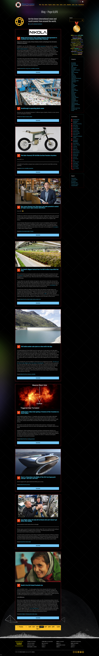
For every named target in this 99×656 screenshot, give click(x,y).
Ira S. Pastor (75, 166)
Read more (38, 72)
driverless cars (74, 109)
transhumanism (74, 54)
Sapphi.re (33, 652)
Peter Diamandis (74, 65)
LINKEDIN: (57, 641)
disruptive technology (75, 108)
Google (71, 44)
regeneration (73, 51)
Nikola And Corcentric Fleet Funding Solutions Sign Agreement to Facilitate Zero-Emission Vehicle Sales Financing (39, 38)
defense (73, 106)
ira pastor (74, 47)
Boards (46, 4)
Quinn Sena (22, 168)
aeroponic (20, 275)
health (74, 44)
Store (76, 4)
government (33, 439)
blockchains (73, 92)
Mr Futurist (73, 181)
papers (56, 227)
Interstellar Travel (80, 45)
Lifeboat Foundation (22, 652)
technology (80, 53)
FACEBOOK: (29, 641)
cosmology (29, 439)
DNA (72, 66)
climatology (73, 96)
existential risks (73, 42)
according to (53, 285)
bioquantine (80, 36)
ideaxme (72, 45)
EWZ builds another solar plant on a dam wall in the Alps (36, 346)
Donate (61, 4)
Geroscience (73, 178)
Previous (21, 627)
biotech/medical (27, 231)
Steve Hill (75, 157)
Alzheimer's (76, 35)
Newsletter (69, 4)
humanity (82, 44)
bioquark (75, 38)
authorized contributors (38, 24)
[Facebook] (74, 652)
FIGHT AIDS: (29, 645)
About (40, 4)
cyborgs (36, 614)
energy (27, 68)
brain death (72, 41)
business (73, 93)
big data (73, 84)
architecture (73, 77)
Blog (43, 4)
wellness (80, 54)
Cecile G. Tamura (76, 144)
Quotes (73, 4)
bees (72, 83)
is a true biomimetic (34, 608)
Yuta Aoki (75, 146)
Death (82, 41)
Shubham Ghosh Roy (23, 299)
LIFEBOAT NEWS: (44, 641)
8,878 (49, 627)
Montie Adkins (76, 165)
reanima (75, 50)
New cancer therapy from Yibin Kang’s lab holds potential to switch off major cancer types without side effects (40, 207)
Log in (31, 24)
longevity (76, 48)
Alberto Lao (75, 149)
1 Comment (31, 231)
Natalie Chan (75, 154)
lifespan (72, 48)
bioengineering (74, 85)
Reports (54, 4)
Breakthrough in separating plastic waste (32, 108)
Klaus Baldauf (76, 143)
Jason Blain (75, 163)
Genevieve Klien (22, 68)
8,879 (53, 627)
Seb (74, 160)
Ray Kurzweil (74, 67)
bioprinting (73, 89)
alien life (73, 74)
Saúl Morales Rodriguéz (75, 122)
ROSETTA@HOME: (30, 647)
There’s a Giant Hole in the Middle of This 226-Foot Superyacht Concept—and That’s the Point (38, 478)
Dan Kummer (75, 138)
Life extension (79, 47)
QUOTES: (72, 647)
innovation (27, 117)
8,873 (30, 627)
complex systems (74, 97)
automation (73, 81)
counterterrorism (74, 100)
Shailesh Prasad (76, 128)
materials (30, 117)
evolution (37, 299)
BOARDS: (72, 643)
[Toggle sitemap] (80, 1)
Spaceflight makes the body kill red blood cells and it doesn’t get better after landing (39, 520)
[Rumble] (83, 652)
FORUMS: (57, 647)
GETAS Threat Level (19, 643)
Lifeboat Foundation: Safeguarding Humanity (25, 5)
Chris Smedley (76, 168)
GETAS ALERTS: (73, 641)
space (72, 52)
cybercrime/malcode (75, 104)
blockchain (81, 39)
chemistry (34, 299)
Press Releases (81, 4)
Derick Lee (75, 147)
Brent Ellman (75, 158)
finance (29, 68)
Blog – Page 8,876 (49, 12)
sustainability (33, 68)
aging (72, 35)
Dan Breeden (75, 126)
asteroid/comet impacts (76, 78)
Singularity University (75, 70)
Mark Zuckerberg (74, 72)
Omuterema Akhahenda (75, 141)
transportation (37, 68)
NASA (79, 48)
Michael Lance (76, 161)
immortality (75, 45)
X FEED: (28, 643)
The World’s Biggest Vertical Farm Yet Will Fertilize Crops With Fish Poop (39, 270)
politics (73, 50)
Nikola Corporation (41, 46)
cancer (75, 41)
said (45, 293)
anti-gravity (73, 75)
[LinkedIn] (78, 652)
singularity (81, 51)
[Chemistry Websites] (77, 27)
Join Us (64, 4)
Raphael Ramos (76, 152)
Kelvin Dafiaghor (22, 614)
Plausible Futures (74, 184)
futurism (28, 484)
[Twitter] (76, 652)
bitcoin (78, 39)
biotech (79, 38)
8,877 (45, 627)
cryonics (73, 102)
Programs (50, 4)
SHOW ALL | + (73, 169)
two (54, 227)
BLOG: (42, 643)
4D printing (73, 64)
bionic (72, 87)
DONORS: (57, 643)
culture (80, 41)
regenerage (79, 50)
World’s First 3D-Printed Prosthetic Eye (32, 585)
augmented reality (75, 80)
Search (82, 20)
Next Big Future (74, 182)
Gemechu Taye (76, 131)
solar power (29, 374)
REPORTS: (43, 645)
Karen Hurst (75, 134)
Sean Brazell (75, 155)
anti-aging (80, 35)
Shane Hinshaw (76, 151)
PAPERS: (43, 647)
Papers (57, 4)
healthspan (78, 44)
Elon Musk (73, 68)
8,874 (33, 627)
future (79, 42)
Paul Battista (75, 130)
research (78, 51)
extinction (77, 42)
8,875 (37, 627)
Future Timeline (22, 117)
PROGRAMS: (72, 645)
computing (73, 98)
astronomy (73, 79)
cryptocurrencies (74, 103)
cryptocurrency (78, 41)
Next (37, 629)
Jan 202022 (19, 38)
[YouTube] (81, 652)
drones (72, 110)
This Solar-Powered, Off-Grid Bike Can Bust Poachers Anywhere (38, 155)
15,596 (58, 627)
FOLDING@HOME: (58, 645)
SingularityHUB (74, 185)
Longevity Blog (74, 179)
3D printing (27, 614)
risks (79, 51)
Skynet (72, 71)
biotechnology (73, 39)
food (40, 299)
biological (73, 86)
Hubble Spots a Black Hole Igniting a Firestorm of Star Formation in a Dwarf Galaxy (40, 412)
